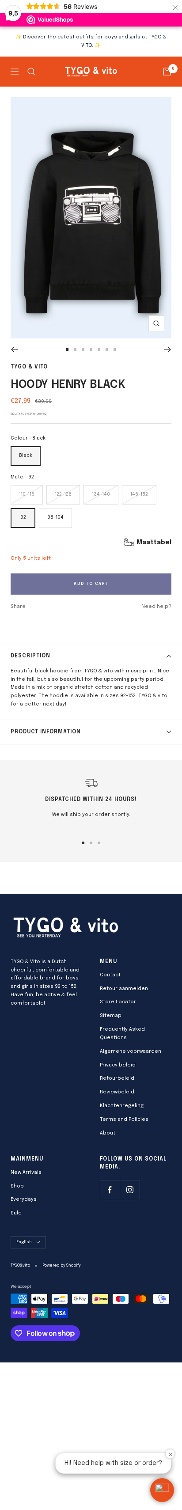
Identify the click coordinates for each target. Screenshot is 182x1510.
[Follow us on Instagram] (130, 1190)
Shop (17, 1186)
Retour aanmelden (124, 988)
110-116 (26, 494)
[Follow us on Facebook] (110, 1190)
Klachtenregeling (122, 1105)
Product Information (46, 732)
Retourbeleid (117, 1078)
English (24, 1242)
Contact (110, 975)
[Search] (31, 72)
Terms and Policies (124, 1119)
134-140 (101, 494)
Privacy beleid (118, 1065)
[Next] (167, 349)
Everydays (24, 1199)
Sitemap (110, 1015)
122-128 (63, 494)
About (107, 1133)
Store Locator (118, 1002)
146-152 (139, 494)
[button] (162, 1490)
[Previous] (14, 349)
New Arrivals (26, 1172)
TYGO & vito (29, 367)
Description (30, 656)
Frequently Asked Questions (122, 1033)
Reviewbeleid (117, 1092)
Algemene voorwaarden (130, 1051)
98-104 (55, 517)
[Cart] (167, 72)
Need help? (156, 606)
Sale (16, 1213)
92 (23, 517)
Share (18, 606)
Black (25, 455)
